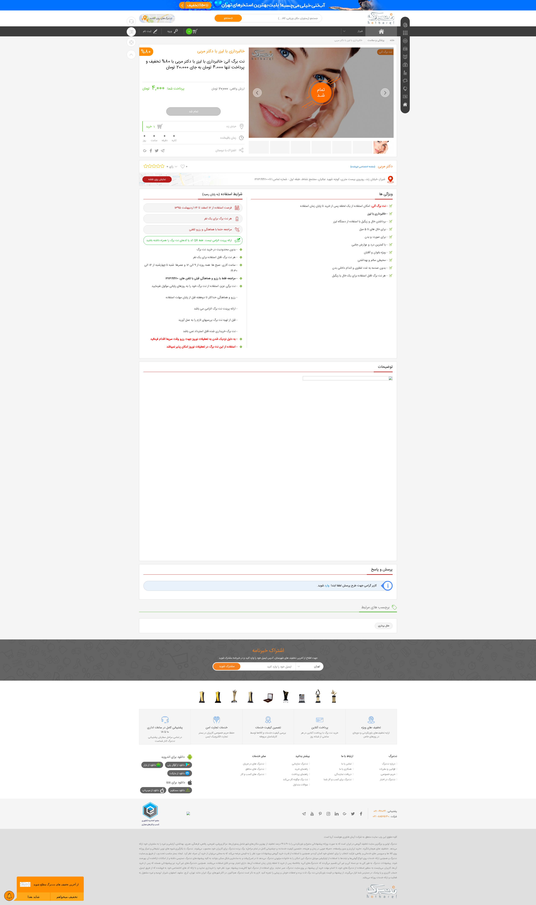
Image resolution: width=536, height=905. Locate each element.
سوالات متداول (300, 785)
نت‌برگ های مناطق (254, 769)
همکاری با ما (345, 769)
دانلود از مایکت (177, 773)
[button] (257, 92)
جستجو (228, 18)
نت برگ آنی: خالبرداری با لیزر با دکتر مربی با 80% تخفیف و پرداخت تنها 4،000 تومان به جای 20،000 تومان (195, 64)
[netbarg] (382, 890)
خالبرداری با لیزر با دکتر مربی (221, 51)
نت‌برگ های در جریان (253, 764)
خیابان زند (231, 126)
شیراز (360, 31)
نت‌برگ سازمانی (300, 764)
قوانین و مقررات (387, 769)
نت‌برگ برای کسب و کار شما (338, 779)
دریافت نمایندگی (343, 774)
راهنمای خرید (301, 769)
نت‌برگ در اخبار (387, 779)
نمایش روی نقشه (157, 179)
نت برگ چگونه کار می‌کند (295, 779)
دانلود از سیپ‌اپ (150, 790)
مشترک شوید (226, 666)
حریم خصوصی (388, 774)
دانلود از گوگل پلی (176, 765)
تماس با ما (346, 764)
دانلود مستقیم (177, 790)
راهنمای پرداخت (300, 774)
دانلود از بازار (150, 765)
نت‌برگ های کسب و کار (252, 774)
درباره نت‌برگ (388, 764)
